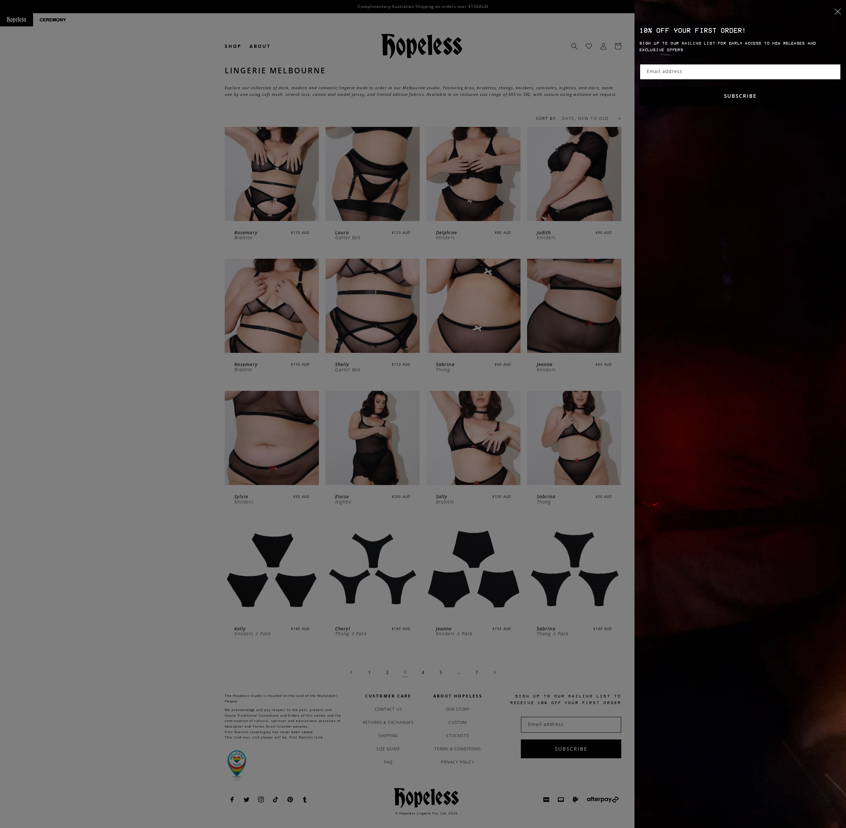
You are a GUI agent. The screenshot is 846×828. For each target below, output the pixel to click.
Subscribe (740, 96)
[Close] (740, 15)
